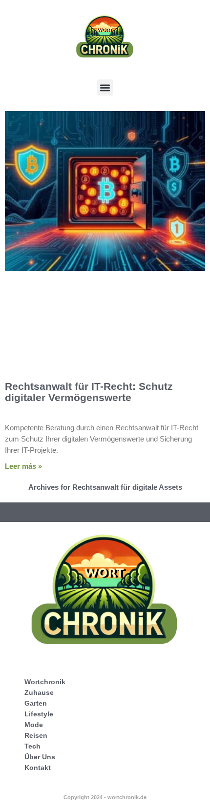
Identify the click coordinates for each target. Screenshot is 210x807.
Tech (32, 746)
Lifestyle (38, 714)
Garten (35, 703)
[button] (105, 87)
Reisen (35, 735)
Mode (33, 725)
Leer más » (23, 466)
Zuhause (39, 692)
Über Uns (39, 757)
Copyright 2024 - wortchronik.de (105, 797)
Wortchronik (44, 682)
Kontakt (37, 767)
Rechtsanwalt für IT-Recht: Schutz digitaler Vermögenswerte (89, 392)
